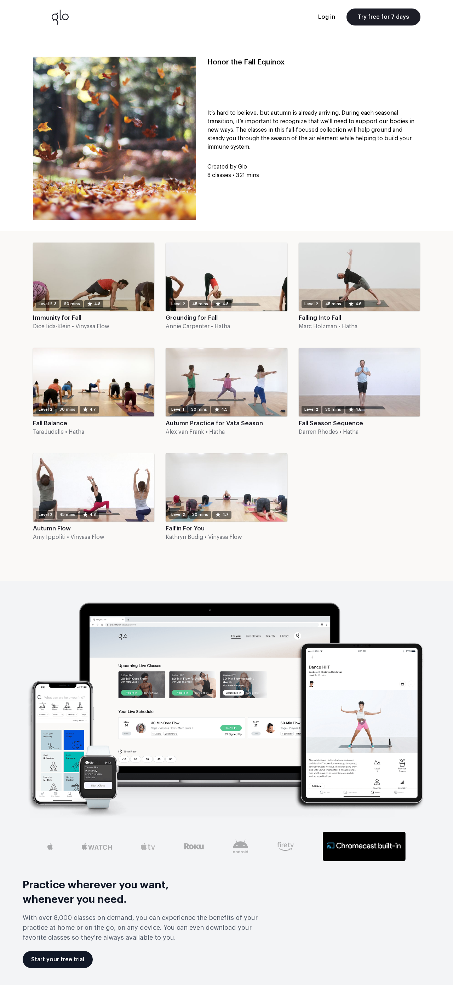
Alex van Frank (185, 432)
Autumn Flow (52, 528)
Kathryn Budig (184, 537)
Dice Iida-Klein (51, 326)
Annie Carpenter (188, 326)
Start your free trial (57, 959)
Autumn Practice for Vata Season (214, 423)
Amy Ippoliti (49, 537)
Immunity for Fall (57, 318)
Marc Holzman (318, 326)
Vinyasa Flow (92, 326)
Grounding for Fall (192, 318)
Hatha (222, 326)
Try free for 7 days (383, 17)
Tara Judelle (48, 432)
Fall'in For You (185, 528)
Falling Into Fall (320, 318)
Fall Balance (50, 423)
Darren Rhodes (318, 432)
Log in (326, 17)
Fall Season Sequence (331, 423)
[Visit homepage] (60, 16)
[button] (94, 289)
